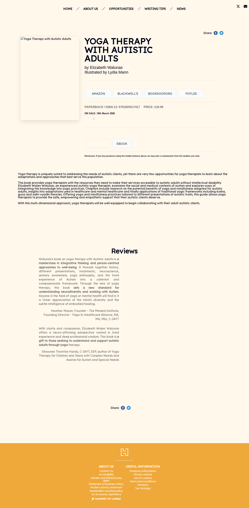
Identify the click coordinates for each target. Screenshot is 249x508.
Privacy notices (142, 474)
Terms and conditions (143, 481)
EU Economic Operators (106, 494)
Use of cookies (143, 478)
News (181, 9)
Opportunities (121, 9)
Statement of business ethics (106, 484)
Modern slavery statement (106, 487)
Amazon (98, 93)
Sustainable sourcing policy (106, 491)
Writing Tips (155, 9)
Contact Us (106, 471)
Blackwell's (127, 93)
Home (67, 9)
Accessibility (106, 474)
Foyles (191, 93)
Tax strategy (143, 488)
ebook (121, 144)
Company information (142, 471)
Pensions (142, 485)
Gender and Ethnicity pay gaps (106, 479)
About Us (90, 9)
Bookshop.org (160, 93)
